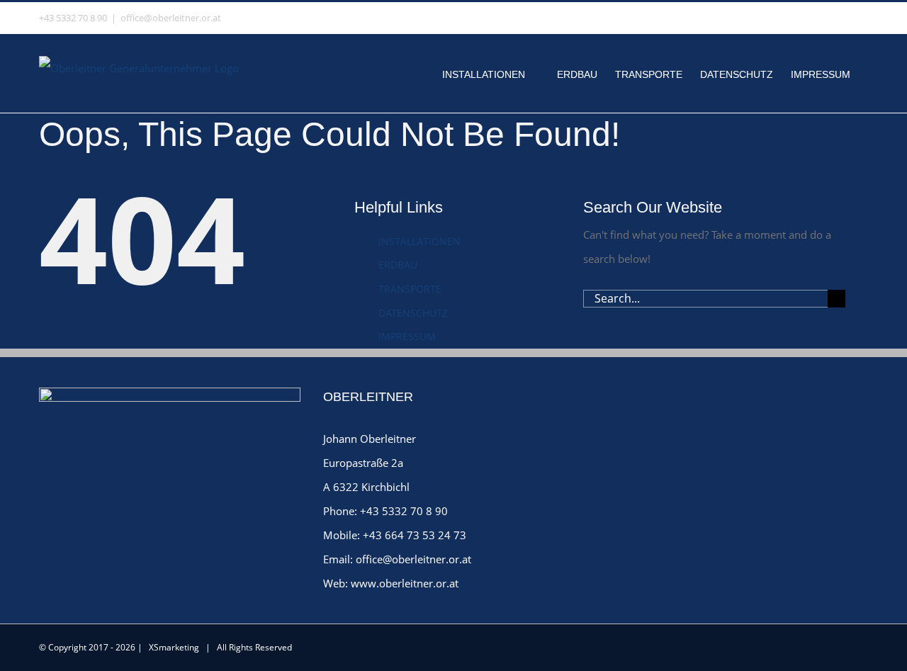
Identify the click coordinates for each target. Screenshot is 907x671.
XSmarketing (174, 647)
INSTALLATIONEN (419, 241)
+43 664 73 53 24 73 (414, 535)
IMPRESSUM (407, 336)
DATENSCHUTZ (413, 313)
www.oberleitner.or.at (404, 583)
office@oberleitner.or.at (170, 17)
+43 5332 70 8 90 (404, 511)
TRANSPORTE (409, 288)
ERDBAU (397, 264)
